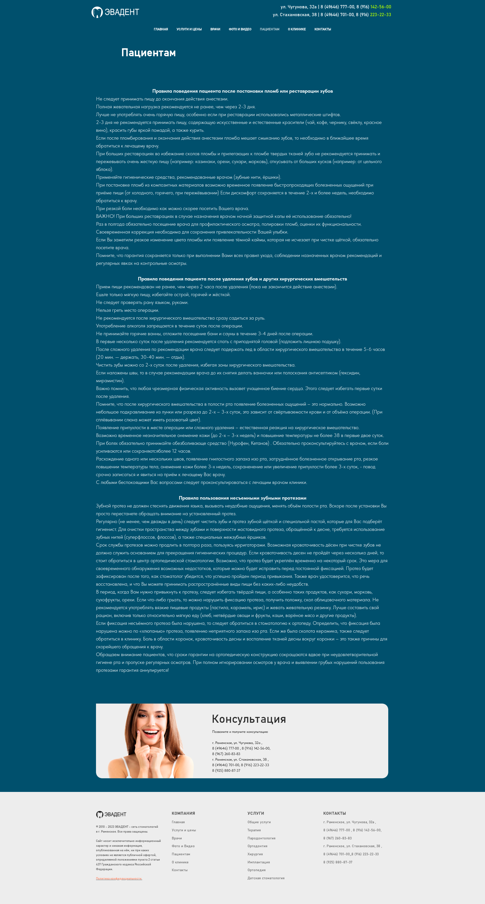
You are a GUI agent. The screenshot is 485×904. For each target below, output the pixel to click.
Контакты (322, 29)
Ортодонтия (258, 846)
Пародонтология (262, 838)
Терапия (254, 830)
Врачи (215, 29)
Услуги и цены (189, 29)
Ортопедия (257, 870)
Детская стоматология (266, 878)
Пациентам (269, 29)
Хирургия (255, 854)
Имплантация (259, 862)
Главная (161, 29)
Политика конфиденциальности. (119, 878)
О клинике (180, 862)
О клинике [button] (297, 29)
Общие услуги (259, 822)
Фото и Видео (240, 29)
